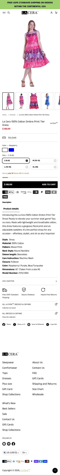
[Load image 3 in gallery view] (34, 101)
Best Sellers (8, 409)
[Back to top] (55, 470)
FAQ (34, 373)
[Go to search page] (8, 12)
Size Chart (38, 389)
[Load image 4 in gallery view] (47, 101)
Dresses (12, 115)
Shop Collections (11, 394)
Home (4, 115)
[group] (11, 209)
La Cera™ (25, 470)
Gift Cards (38, 378)
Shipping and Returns (44, 384)
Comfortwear (9, 368)
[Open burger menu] (4, 12)
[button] (8, 12)
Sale (4, 414)
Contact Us (38, 368)
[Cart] (56, 12)
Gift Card (7, 389)
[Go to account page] (51, 12)
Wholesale (38, 394)
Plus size (7, 384)
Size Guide (12, 137)
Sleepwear (8, 362)
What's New (8, 403)
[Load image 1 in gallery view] (8, 101)
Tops (5, 373)
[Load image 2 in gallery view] (21, 101)
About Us (37, 362)
